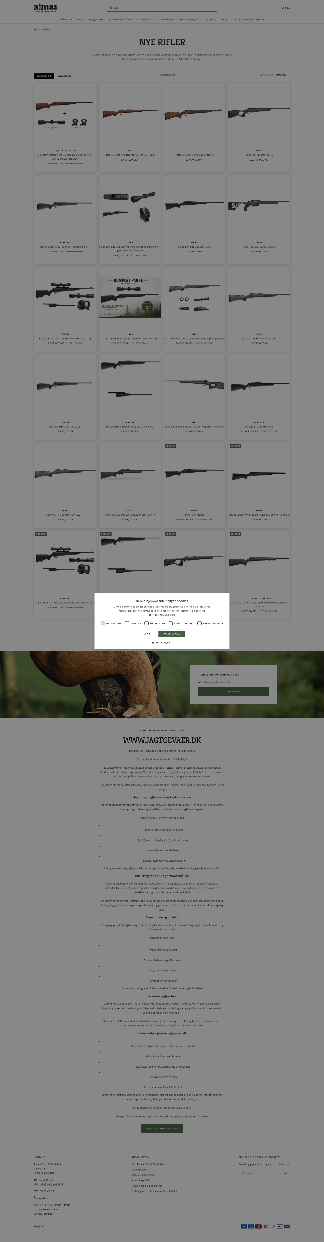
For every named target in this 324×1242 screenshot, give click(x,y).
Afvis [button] (147, 633)
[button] (162, 643)
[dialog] (162, 621)
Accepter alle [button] (172, 633)
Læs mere (170, 614)
